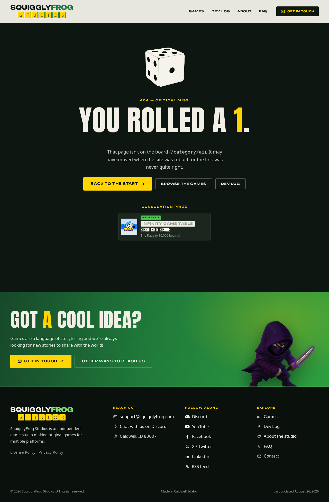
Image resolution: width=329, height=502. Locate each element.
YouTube (200, 426)
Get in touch (300, 11)
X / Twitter (202, 446)
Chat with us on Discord (143, 426)
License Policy (22, 452)
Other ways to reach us (113, 361)
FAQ (263, 11)
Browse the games (183, 184)
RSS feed (200, 466)
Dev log (230, 184)
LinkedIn (200, 456)
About (244, 11)
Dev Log (221, 11)
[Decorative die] (164, 66)
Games (196, 11)
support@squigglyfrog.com (147, 416)
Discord (199, 416)
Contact (271, 456)
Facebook (201, 436)
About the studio (280, 436)
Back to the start (114, 184)
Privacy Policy (51, 452)
